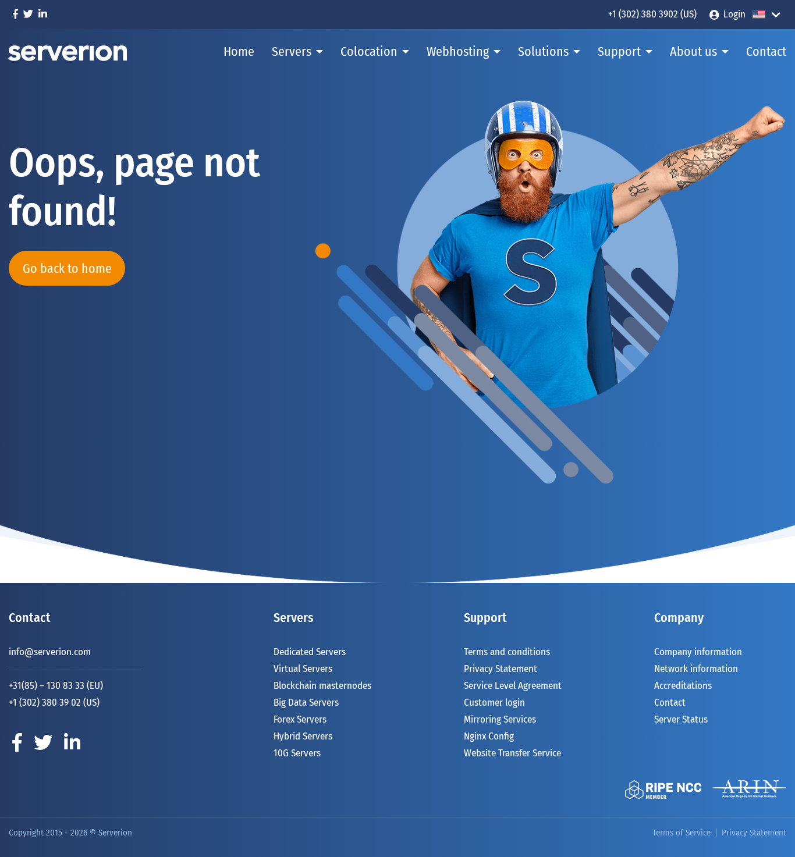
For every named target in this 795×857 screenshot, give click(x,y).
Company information (698, 652)
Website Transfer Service (512, 753)
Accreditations (683, 686)
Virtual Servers (303, 669)
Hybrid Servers (303, 736)
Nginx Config (489, 736)
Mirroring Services (500, 719)
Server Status (681, 719)
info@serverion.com (50, 652)
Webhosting (458, 51)
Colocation (369, 51)
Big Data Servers (306, 702)
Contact (766, 51)
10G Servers (297, 753)
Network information (696, 669)
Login (734, 14)
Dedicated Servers (310, 652)
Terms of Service (681, 832)
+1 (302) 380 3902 (643, 14)
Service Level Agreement (513, 686)
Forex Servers (300, 719)
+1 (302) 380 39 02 (45, 702)
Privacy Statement (500, 669)
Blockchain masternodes (322, 686)
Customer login (494, 702)
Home (238, 51)
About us (693, 51)
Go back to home (67, 268)
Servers (291, 51)
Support (619, 51)
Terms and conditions (507, 652)
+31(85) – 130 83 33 (46, 686)
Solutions (543, 51)
